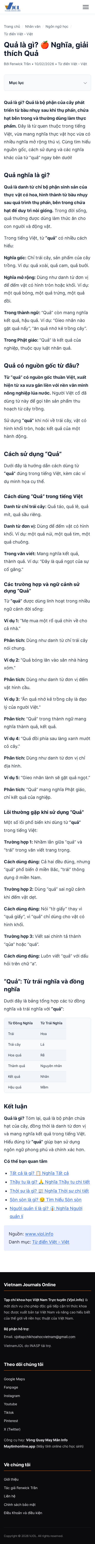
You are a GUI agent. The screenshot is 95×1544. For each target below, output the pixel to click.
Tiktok (9, 1412)
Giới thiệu (11, 1479)
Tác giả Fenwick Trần (21, 1488)
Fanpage (11, 1387)
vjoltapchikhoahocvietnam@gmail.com (44, 1337)
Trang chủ (12, 26)
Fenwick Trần (20, 64)
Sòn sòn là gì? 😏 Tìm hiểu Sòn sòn (46, 1199)
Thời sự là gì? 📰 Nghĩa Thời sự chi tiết (49, 1190)
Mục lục (16, 82)
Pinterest (11, 1421)
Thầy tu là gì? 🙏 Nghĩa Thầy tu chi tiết (50, 1181)
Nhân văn (32, 26)
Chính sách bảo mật (20, 1504)
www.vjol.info (39, 1233)
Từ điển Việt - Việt (18, 34)
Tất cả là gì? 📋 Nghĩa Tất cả (39, 1173)
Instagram (12, 1396)
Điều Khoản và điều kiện (23, 1513)
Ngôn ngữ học (57, 26)
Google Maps (14, 1379)
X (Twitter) (12, 1429)
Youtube (10, 1404)
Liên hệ (9, 1496)
